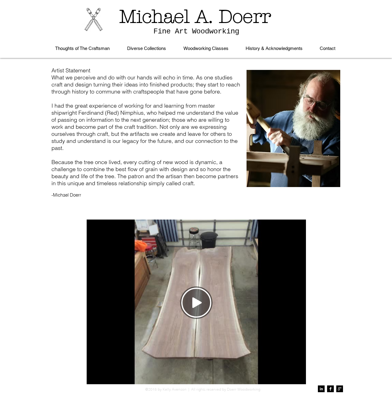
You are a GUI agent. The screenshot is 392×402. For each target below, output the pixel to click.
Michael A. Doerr (195, 16)
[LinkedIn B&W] (321, 388)
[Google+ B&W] (339, 388)
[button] (146, 48)
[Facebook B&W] (330, 388)
